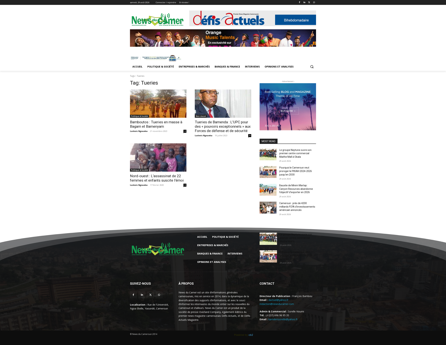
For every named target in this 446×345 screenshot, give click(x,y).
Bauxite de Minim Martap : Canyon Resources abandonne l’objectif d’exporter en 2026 (296, 189)
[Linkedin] (304, 3)
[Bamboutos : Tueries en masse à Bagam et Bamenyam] (158, 103)
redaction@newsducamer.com (277, 304)
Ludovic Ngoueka (139, 131)
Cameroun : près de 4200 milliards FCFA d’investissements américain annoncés (297, 206)
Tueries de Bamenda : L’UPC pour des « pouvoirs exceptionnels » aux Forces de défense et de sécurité (223, 126)
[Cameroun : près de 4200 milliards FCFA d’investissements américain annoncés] (268, 207)
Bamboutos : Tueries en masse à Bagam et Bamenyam (156, 124)
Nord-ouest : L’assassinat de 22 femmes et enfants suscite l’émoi (157, 178)
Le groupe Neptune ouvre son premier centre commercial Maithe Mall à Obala (295, 153)
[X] (309, 3)
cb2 (251, 334)
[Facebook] (300, 3)
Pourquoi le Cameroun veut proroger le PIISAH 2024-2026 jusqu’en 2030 (295, 171)
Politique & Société (139, 116)
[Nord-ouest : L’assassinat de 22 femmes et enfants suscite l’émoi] (158, 157)
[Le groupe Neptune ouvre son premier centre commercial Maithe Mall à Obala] (268, 154)
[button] (312, 66)
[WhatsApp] (314, 3)
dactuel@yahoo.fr (278, 300)
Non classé (201, 116)
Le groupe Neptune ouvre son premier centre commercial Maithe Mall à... (296, 238)
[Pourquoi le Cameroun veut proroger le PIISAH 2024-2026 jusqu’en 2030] (268, 172)
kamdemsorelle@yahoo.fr (283, 319)
